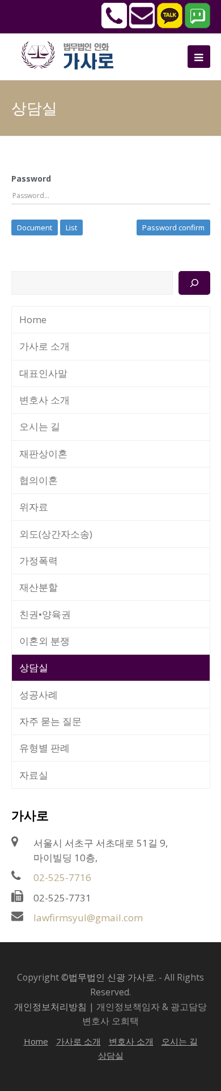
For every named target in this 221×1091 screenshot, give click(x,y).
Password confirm (173, 227)
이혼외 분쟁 (44, 640)
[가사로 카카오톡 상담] (169, 25)
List (71, 227)
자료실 (33, 774)
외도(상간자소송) (55, 533)
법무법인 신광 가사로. (112, 977)
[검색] (194, 283)
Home (32, 319)
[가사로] (73, 54)
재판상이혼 (43, 453)
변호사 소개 (44, 399)
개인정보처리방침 (50, 1006)
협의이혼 (38, 480)
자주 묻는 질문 (50, 721)
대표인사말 (43, 373)
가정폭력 (38, 560)
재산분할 (38, 587)
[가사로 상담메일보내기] (142, 25)
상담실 (33, 667)
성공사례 (38, 694)
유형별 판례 (44, 747)
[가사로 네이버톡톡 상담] (197, 25)
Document (34, 227)
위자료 (33, 506)
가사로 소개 (44, 346)
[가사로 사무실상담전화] (114, 25)
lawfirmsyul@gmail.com (88, 917)
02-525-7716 (62, 877)
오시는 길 (39, 426)
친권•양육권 (45, 614)
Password (31, 178)
